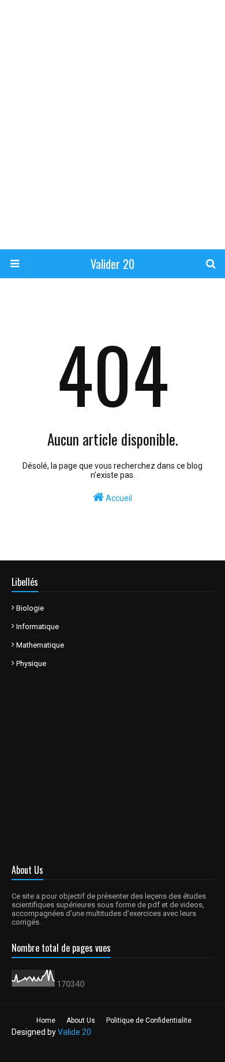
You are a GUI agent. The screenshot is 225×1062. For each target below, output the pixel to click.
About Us (80, 1020)
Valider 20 (112, 263)
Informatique (37, 626)
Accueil (118, 498)
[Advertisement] (112, 124)
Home (45, 1020)
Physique (31, 663)
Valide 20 (74, 1032)
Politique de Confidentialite (149, 1020)
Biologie (30, 608)
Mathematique (40, 645)
